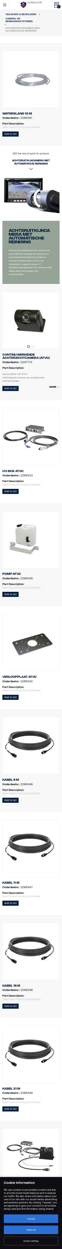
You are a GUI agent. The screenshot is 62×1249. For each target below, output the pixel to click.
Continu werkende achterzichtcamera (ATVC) (26, 356)
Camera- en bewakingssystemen (19, 20)
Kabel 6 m (10, 779)
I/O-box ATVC (13, 471)
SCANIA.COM (34, 2)
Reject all (31, 1230)
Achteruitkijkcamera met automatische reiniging (29, 236)
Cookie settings (31, 1241)
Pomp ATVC (11, 573)
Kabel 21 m (11, 1088)
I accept (31, 1218)
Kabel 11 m (10, 882)
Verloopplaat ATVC (19, 676)
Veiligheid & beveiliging (21, 14)
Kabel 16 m (11, 985)
